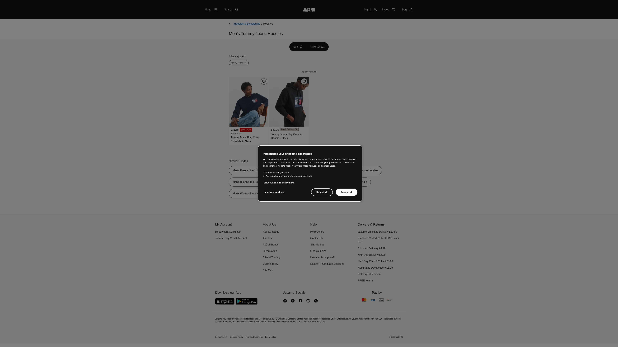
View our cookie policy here (278, 182)
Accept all (346, 192)
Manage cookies (274, 192)
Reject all (322, 192)
